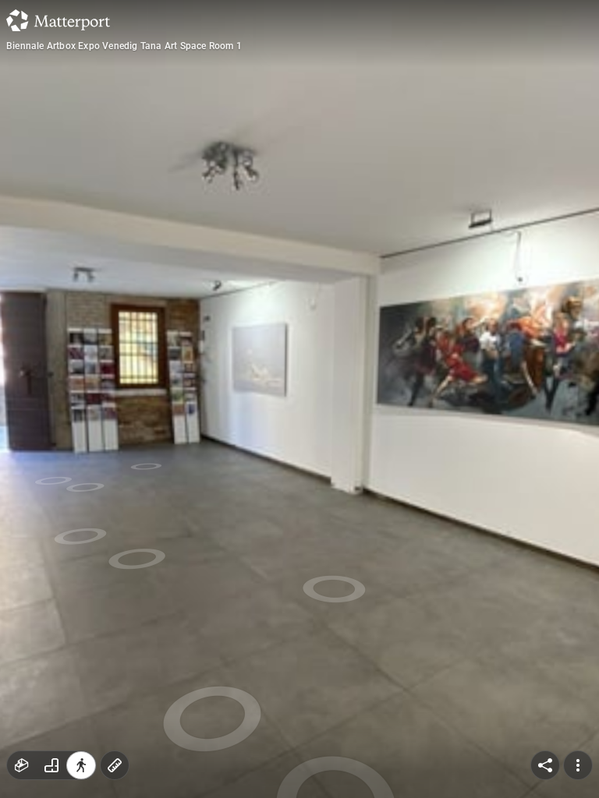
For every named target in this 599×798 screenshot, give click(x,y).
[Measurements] (114, 765)
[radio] (22, 765)
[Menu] (578, 765)
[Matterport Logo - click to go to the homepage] (58, 20)
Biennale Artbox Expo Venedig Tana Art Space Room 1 (124, 46)
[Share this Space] (545, 765)
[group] (51, 765)
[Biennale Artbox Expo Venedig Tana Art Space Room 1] (299, 399)
